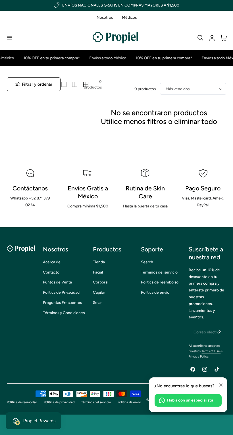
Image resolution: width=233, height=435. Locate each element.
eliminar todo (195, 121)
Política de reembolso (159, 282)
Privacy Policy (199, 356)
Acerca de (52, 262)
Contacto (51, 272)
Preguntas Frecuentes (62, 302)
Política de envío (155, 292)
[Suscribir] (219, 332)
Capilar (99, 292)
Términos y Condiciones (64, 312)
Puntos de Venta (57, 282)
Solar (97, 302)
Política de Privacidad (61, 292)
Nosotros (105, 17)
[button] (9, 38)
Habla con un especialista (190, 400)
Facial (98, 272)
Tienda (99, 262)
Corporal (100, 282)
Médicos (129, 17)
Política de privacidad (59, 402)
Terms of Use (210, 351)
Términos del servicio (159, 272)
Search (147, 262)
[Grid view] (64, 84)
